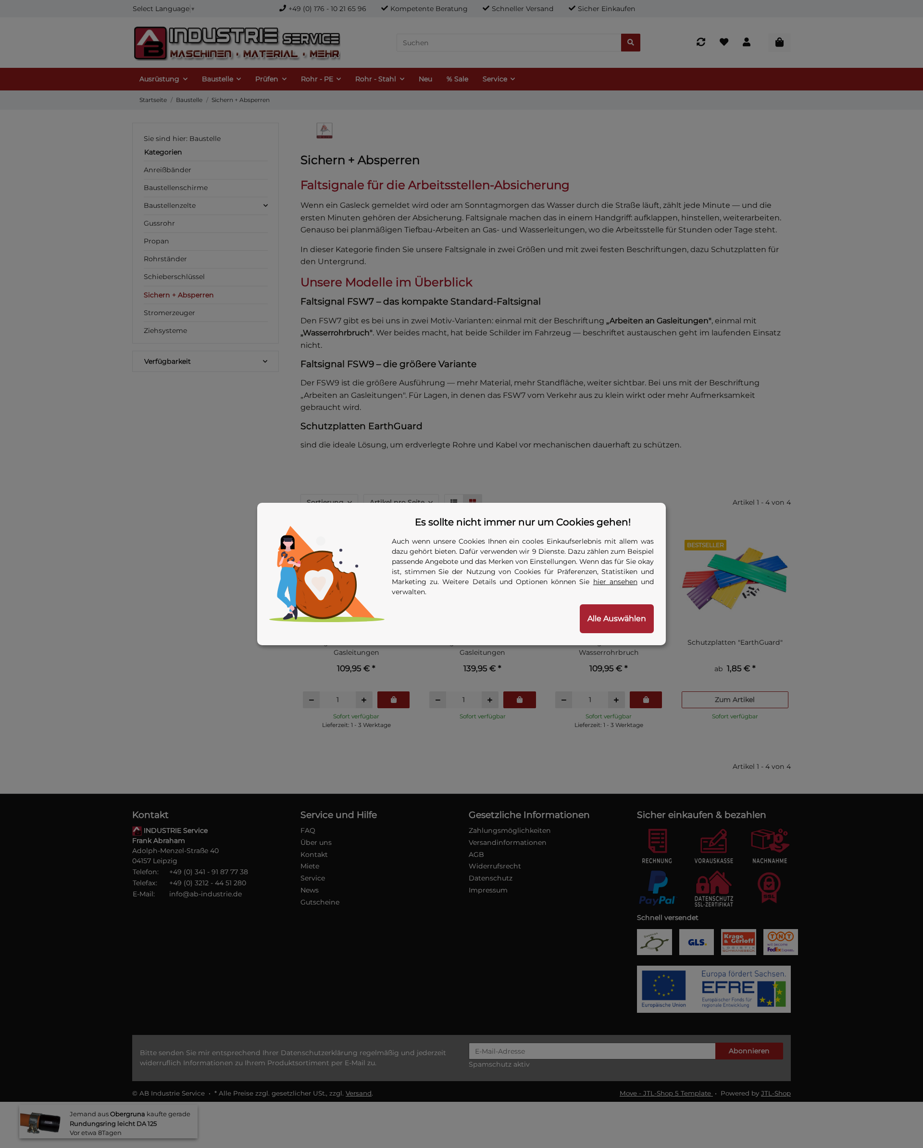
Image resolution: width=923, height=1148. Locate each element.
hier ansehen (615, 581)
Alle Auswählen (616, 618)
